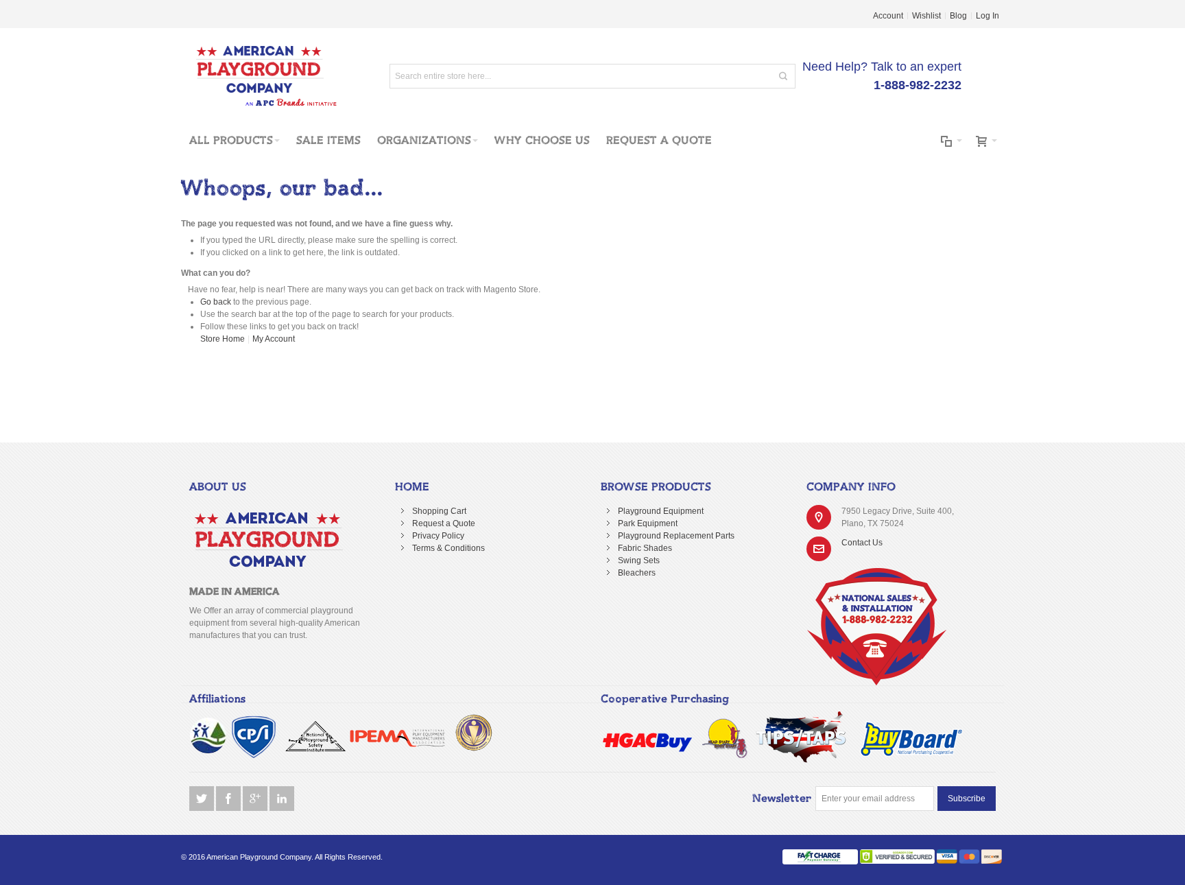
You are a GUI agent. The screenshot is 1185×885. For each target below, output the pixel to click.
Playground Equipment (661, 511)
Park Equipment (648, 523)
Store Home (222, 339)
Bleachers (637, 573)
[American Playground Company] (259, 76)
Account (888, 16)
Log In (987, 16)
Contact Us (862, 542)
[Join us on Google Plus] (256, 798)
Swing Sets (639, 560)
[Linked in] (282, 798)
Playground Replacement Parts (676, 536)
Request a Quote (443, 523)
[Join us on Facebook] (229, 798)
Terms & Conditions (448, 548)
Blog (958, 16)
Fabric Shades (645, 548)
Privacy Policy (438, 536)
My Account (273, 339)
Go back (215, 302)
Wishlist (926, 16)
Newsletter (782, 798)
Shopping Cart (439, 511)
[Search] (783, 76)
